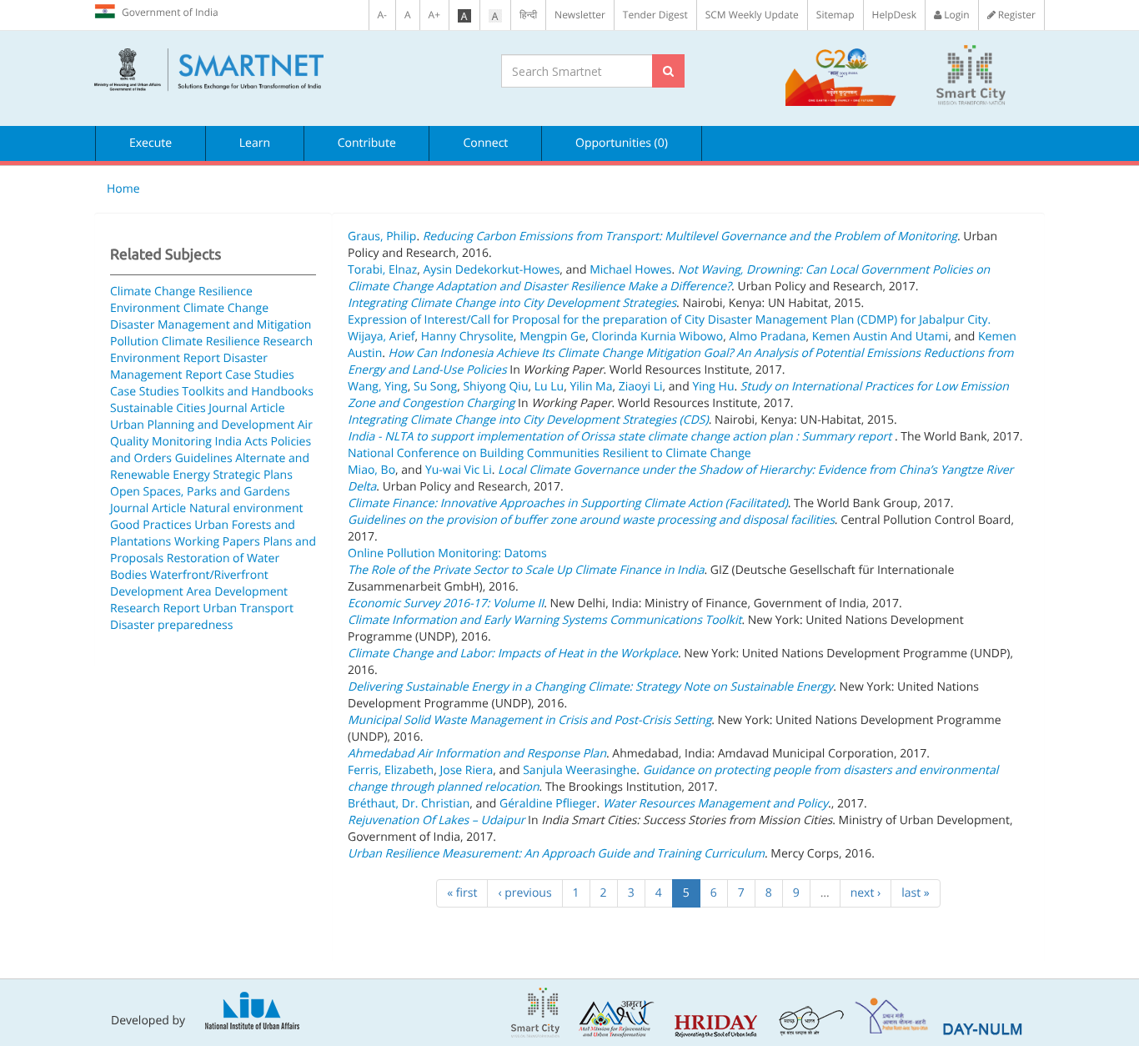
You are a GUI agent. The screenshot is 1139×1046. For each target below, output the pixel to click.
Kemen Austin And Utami (880, 336)
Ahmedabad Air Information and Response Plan (477, 754)
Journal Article (246, 408)
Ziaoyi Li (641, 387)
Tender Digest (655, 15)
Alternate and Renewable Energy (209, 466)
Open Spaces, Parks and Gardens (200, 492)
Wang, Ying (378, 387)
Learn (254, 143)
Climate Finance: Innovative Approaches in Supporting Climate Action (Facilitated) (568, 503)
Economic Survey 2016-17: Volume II (446, 603)
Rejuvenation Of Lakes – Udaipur (436, 820)
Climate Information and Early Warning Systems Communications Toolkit (544, 620)
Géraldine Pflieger (548, 804)
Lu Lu (549, 387)
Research (288, 342)
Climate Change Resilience (181, 291)
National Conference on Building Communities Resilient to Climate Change (549, 453)
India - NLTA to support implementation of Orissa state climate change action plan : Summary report (621, 437)
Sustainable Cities (158, 408)
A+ (434, 15)
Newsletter (579, 15)
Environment (145, 308)
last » (915, 893)
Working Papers (217, 542)
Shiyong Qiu (495, 387)
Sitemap (835, 15)
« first (462, 893)
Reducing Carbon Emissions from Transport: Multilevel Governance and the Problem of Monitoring (690, 236)
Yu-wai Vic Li (458, 470)
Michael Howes (630, 270)
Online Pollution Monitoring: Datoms (447, 553)
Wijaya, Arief (381, 336)
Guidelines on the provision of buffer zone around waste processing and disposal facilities (591, 520)
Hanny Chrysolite (467, 336)
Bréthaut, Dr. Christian (408, 804)
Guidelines (204, 458)
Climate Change (225, 308)
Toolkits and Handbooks (248, 392)
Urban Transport (248, 608)
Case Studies (259, 375)
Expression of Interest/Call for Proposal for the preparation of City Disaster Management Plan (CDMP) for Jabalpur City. (669, 320)
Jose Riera (466, 770)
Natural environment (246, 508)
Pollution (134, 342)
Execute (150, 143)
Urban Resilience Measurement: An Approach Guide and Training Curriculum (556, 854)
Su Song (435, 387)
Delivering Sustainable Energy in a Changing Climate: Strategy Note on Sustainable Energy (590, 687)
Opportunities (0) (621, 143)
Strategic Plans (253, 475)
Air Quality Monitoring (211, 433)
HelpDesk (894, 15)
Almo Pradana (767, 336)
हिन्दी (528, 15)
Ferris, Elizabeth (391, 770)
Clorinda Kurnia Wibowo (657, 336)
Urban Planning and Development (202, 425)
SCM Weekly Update (752, 15)
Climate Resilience (211, 342)
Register (1016, 15)
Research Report (155, 608)
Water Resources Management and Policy (715, 804)
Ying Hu (713, 387)
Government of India (170, 12)
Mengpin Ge (552, 336)
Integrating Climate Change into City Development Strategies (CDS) (528, 420)
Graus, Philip (382, 236)
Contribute (367, 143)
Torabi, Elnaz (382, 270)
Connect (485, 143)
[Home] (285, 70)
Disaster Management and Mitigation (210, 325)
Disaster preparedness (171, 625)
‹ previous (524, 893)
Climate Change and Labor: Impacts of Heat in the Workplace (513, 653)
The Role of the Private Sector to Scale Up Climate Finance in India (526, 570)
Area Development (237, 592)
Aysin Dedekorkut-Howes (492, 270)
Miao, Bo (371, 470)
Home (123, 189)
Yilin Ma (591, 387)
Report (201, 358)
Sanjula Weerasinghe (579, 770)
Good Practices (151, 525)
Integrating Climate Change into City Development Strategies (512, 303)
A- (382, 15)
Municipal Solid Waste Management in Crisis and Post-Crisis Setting (529, 720)
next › (865, 893)
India (228, 442)
